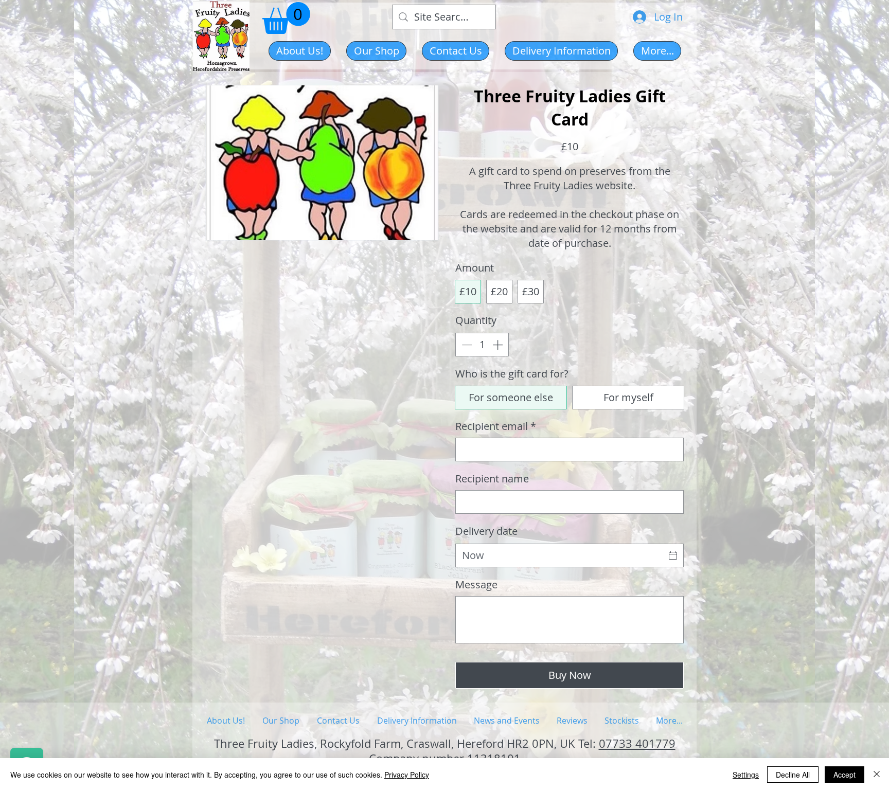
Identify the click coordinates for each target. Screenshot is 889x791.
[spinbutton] (482, 344)
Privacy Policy (406, 774)
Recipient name (492, 479)
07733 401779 (637, 743)
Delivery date (486, 531)
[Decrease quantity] (465, 344)
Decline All (793, 774)
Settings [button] (746, 774)
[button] (376, 51)
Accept (844, 774)
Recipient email (495, 426)
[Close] (876, 774)
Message (476, 584)
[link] (286, 18)
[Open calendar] (673, 555)
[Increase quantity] (498, 344)
